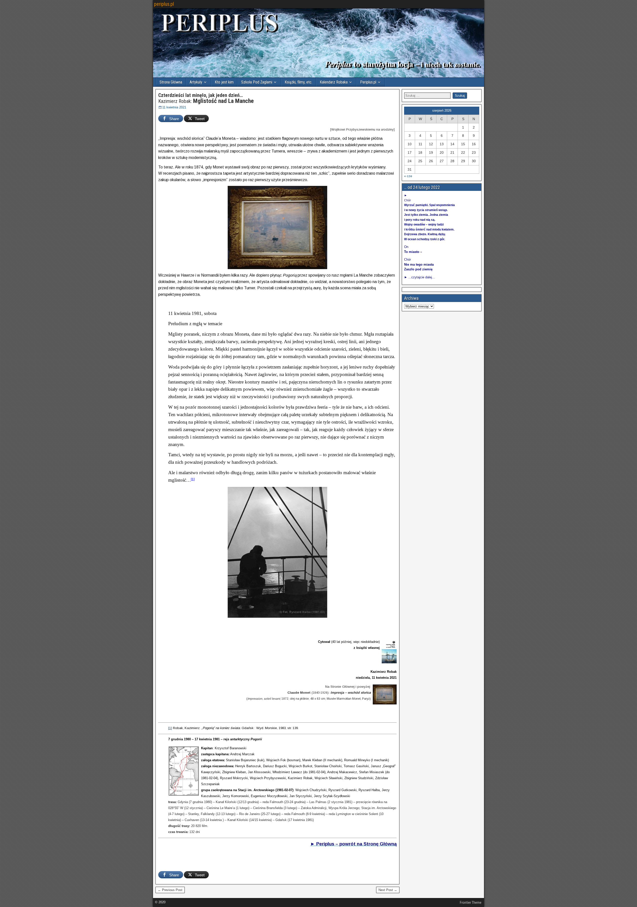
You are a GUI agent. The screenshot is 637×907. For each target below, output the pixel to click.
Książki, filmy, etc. (298, 82)
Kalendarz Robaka (334, 82)
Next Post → (387, 890)
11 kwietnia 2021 (174, 107)
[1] (193, 479)
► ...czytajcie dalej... (419, 277)
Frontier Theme (470, 902)
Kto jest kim (224, 82)
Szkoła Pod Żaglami (256, 82)
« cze (408, 176)
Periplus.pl (368, 82)
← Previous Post (170, 890)
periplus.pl (164, 4)
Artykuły (196, 82)
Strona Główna (170, 82)
